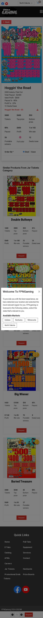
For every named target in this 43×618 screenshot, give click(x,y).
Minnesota (32, 320)
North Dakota (10, 325)
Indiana (7, 320)
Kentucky (19, 320)
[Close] (39, 291)
